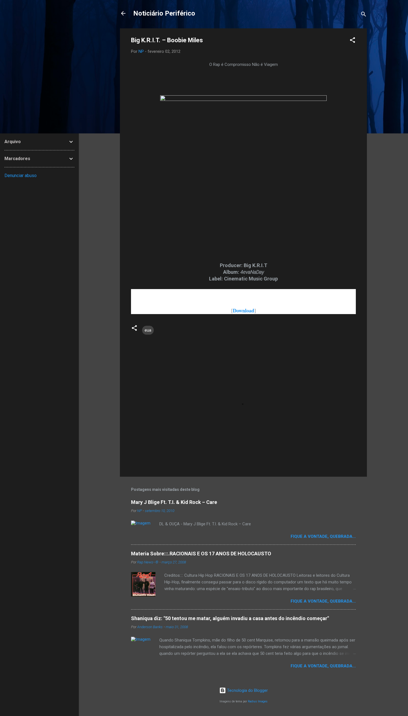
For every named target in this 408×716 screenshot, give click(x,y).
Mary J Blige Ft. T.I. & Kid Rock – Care (174, 502)
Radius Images (258, 701)
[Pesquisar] (363, 15)
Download (243, 310)
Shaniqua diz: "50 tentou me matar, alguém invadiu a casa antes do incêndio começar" (230, 618)
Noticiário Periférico (164, 13)
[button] (352, 41)
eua (148, 330)
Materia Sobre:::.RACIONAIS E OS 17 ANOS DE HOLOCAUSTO (201, 553)
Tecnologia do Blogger (247, 690)
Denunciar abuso (20, 175)
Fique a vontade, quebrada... (323, 536)
